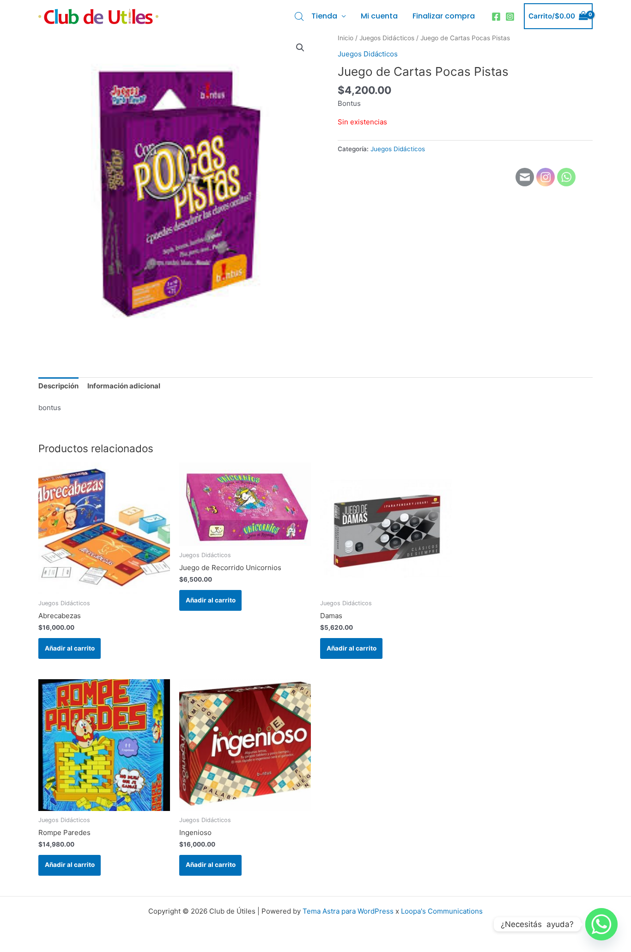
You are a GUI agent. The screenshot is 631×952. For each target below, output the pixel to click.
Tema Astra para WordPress (348, 911)
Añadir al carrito (70, 648)
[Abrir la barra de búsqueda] (299, 16)
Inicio (345, 38)
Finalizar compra (444, 16)
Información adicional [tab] (123, 385)
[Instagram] (510, 16)
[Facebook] (496, 16)
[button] (300, 47)
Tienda (324, 16)
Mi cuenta (379, 16)
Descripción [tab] (58, 385)
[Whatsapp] (601, 924)
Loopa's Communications (442, 911)
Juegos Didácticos (386, 38)
